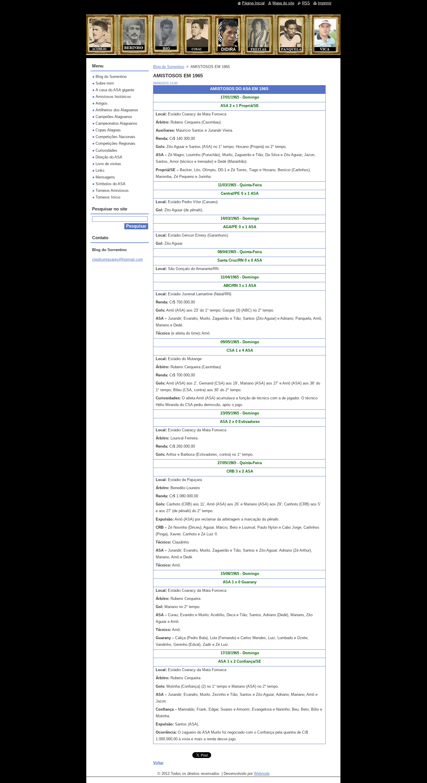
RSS (306, 3)
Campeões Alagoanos (114, 117)
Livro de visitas (108, 164)
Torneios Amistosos (112, 190)
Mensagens (105, 177)
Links (100, 170)
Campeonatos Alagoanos (116, 123)
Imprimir (324, 3)
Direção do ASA (109, 157)
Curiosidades (106, 150)
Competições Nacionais (115, 137)
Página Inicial (253, 3)
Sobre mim (105, 83)
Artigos (101, 103)
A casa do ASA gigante (115, 90)
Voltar (158, 763)
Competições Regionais (115, 143)
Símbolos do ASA (110, 184)
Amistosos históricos (113, 96)
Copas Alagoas (108, 130)
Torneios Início (108, 197)
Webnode (262, 773)
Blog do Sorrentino (168, 67)
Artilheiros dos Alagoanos (117, 110)
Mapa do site (283, 3)
